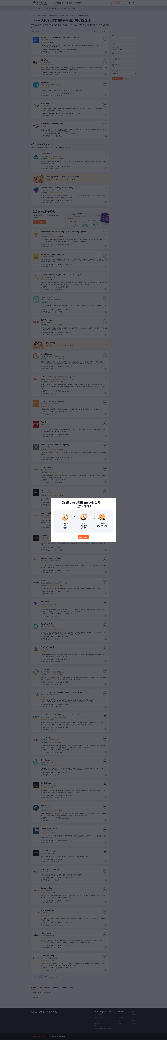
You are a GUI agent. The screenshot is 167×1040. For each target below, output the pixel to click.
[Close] (114, 500)
